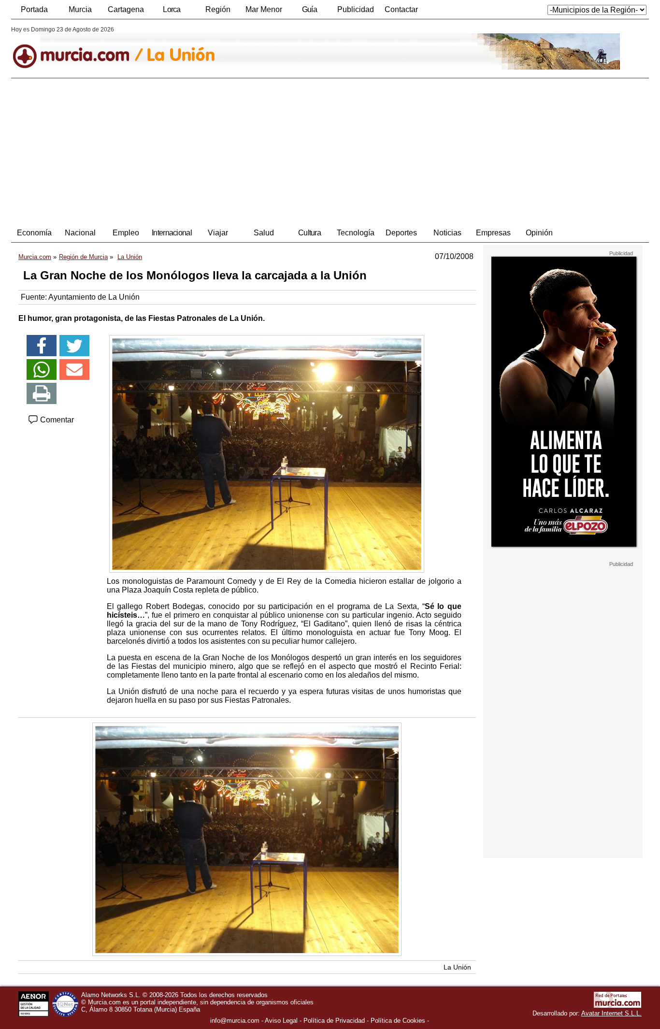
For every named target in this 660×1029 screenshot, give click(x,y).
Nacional (80, 233)
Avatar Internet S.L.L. (611, 1013)
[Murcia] (77, 47)
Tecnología (355, 233)
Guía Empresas (309, 12)
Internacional (172, 233)
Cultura (309, 233)
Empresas (493, 233)
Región (217, 9)
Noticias (447, 233)
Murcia (80, 9)
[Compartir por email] (74, 369)
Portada (34, 9)
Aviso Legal (281, 1020)
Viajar (218, 233)
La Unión (457, 967)
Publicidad (355, 9)
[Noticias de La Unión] (246, 47)
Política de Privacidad (334, 1020)
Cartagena (126, 9)
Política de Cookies (398, 1020)
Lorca (172, 9)
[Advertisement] (330, 150)
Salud (264, 233)
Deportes (401, 233)
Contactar (401, 9)
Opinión (539, 233)
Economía (34, 233)
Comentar (56, 420)
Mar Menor (263, 9)
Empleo (126, 233)
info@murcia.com (234, 1020)
